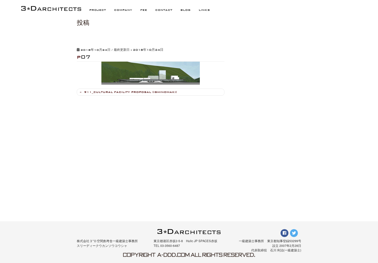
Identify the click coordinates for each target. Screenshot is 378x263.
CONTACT (163, 10)
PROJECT (97, 10)
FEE (143, 10)
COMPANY (123, 10)
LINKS (204, 10)
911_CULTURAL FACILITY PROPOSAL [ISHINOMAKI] (130, 92)
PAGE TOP (367, 239)
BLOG (185, 10)
